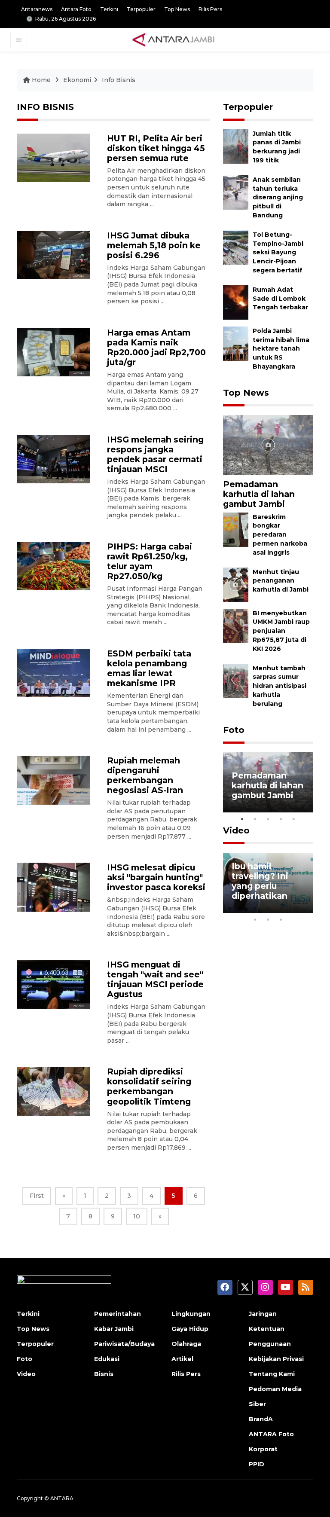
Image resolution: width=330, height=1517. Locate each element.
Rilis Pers (210, 9)
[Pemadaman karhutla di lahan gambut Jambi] (268, 444)
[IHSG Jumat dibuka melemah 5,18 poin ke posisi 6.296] (53, 254)
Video (236, 830)
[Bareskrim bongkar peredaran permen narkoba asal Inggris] (235, 529)
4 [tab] (281, 819)
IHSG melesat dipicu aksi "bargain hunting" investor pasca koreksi (156, 877)
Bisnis (103, 1374)
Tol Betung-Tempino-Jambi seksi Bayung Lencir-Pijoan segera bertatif (278, 252)
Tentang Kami (272, 1374)
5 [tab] (294, 819)
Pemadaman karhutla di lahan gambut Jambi (259, 494)
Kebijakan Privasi (276, 1359)
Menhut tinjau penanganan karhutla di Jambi (281, 581)
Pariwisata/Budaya (124, 1344)
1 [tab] (242, 819)
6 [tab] (294, 908)
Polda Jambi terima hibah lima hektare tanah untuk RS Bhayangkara (281, 348)
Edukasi (106, 1359)
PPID (256, 1464)
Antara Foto (76, 9)
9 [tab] (268, 919)
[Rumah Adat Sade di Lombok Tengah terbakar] (235, 302)
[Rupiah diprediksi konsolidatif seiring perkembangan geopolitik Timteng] (53, 1091)
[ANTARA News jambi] (173, 40)
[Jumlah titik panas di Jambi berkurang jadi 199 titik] (235, 146)
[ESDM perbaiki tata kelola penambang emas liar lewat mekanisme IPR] (53, 672)
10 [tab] (281, 919)
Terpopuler (141, 9)
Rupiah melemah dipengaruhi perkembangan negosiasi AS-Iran (145, 775)
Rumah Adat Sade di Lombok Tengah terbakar (280, 298)
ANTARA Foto (271, 1434)
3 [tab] (268, 819)
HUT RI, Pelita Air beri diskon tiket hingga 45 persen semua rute (156, 148)
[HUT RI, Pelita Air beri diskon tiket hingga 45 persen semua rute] (53, 157)
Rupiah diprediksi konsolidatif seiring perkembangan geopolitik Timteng (149, 1086)
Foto (233, 730)
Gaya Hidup (189, 1329)
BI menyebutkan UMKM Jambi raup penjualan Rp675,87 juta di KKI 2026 (281, 631)
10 (136, 1216)
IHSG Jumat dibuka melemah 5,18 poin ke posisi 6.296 (154, 245)
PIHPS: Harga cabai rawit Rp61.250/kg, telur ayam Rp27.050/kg (149, 561)
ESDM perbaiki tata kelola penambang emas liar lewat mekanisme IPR (149, 668)
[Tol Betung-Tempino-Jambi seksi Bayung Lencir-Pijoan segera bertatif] (235, 247)
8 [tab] (255, 919)
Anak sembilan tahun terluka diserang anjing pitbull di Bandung (278, 197)
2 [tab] (255, 819)
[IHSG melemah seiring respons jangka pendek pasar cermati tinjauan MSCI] (53, 459)
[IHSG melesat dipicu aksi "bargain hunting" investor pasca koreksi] (53, 886)
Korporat (263, 1449)
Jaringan (263, 1314)
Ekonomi (77, 80)
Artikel (182, 1359)
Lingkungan (191, 1314)
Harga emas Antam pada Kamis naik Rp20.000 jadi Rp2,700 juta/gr (156, 347)
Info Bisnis (118, 80)
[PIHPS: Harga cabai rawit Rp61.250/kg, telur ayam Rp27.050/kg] (53, 566)
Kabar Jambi (114, 1329)
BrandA (261, 1419)
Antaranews (36, 9)
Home (41, 80)
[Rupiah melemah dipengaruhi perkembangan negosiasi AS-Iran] (53, 779)
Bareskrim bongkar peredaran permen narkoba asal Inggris (280, 534)
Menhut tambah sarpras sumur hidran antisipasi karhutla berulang (279, 686)
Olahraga (186, 1344)
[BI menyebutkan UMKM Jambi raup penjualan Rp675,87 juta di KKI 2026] (235, 625)
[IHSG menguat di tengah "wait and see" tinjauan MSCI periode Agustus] (53, 984)
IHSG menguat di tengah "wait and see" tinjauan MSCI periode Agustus (155, 979)
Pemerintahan (117, 1314)
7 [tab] (306, 908)
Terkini (109, 9)
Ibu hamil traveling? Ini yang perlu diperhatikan (260, 881)
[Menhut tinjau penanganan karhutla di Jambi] (235, 584)
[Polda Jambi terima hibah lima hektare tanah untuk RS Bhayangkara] (235, 343)
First (37, 1196)
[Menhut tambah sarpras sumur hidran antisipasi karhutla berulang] (235, 680)
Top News (177, 9)
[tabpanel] (268, 782)
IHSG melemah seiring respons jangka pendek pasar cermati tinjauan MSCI (155, 454)
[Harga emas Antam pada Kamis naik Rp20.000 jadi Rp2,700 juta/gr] (53, 352)
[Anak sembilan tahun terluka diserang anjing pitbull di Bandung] (235, 192)
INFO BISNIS (45, 107)
